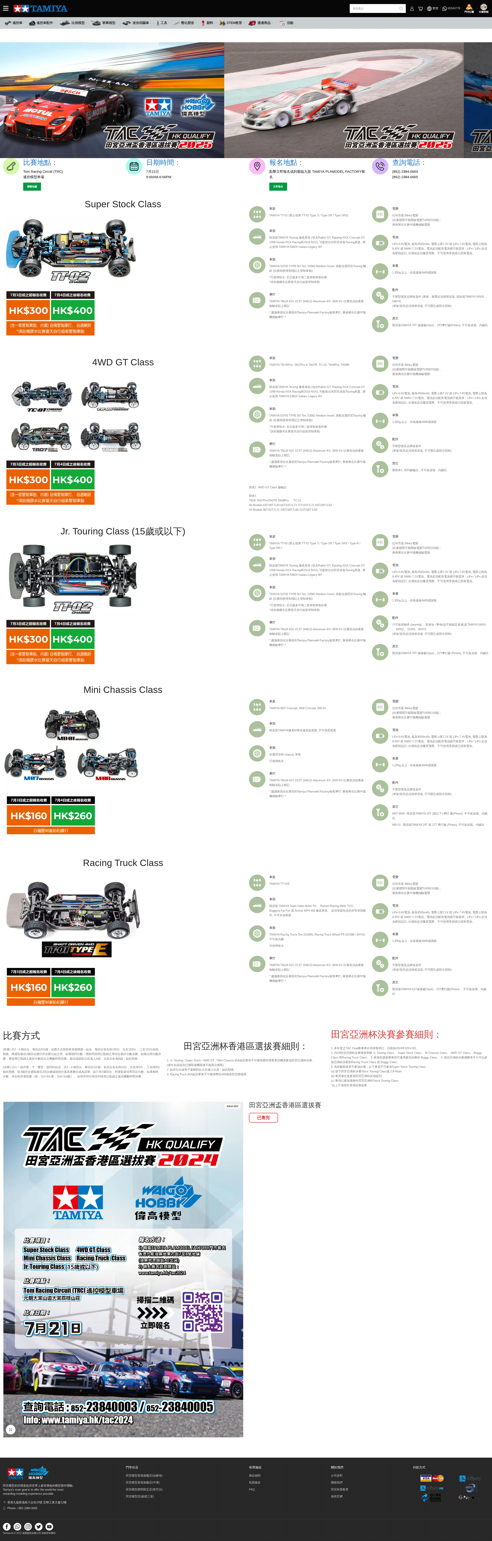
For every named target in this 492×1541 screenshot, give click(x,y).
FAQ (252, 1489)
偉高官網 (337, 1496)
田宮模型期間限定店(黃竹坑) (144, 1489)
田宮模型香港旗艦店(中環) (143, 1482)
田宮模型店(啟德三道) (140, 1496)
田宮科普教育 (339, 1489)
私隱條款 (255, 1482)
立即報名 (278, 186)
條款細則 (255, 1475)
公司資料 (337, 1475)
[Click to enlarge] (10, 1429)
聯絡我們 (337, 1482)
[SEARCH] (401, 8)
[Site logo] (41, 8)
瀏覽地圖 (32, 186)
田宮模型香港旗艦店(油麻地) (144, 1475)
